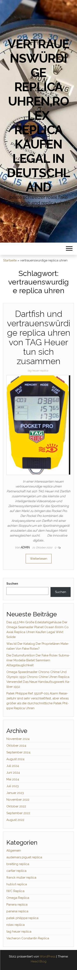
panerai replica (17, 911)
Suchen (12, 583)
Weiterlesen (38, 558)
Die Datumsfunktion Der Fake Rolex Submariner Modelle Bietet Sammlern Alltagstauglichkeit (38, 660)
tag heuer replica (38, 370)
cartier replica (16, 871)
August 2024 (15, 759)
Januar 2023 (15, 793)
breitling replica (17, 864)
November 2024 (18, 739)
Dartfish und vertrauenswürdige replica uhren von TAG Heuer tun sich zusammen (38, 337)
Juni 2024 (13, 772)
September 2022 (18, 813)
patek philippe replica (22, 918)
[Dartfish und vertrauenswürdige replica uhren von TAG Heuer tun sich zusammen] (38, 424)
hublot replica (16, 884)
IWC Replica (15, 891)
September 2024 (18, 752)
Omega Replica (17, 898)
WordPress (47, 956)
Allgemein (13, 850)
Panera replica (17, 904)
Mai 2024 (12, 779)
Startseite (10, 260)
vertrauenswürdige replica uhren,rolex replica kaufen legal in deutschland (38, 115)
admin (26, 547)
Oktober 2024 (16, 745)
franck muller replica (21, 877)
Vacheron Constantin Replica (27, 938)
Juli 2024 (12, 766)
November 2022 (17, 799)
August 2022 (15, 820)
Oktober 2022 (16, 806)
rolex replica (15, 925)
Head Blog (38, 961)
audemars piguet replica (24, 857)
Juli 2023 (12, 786)
